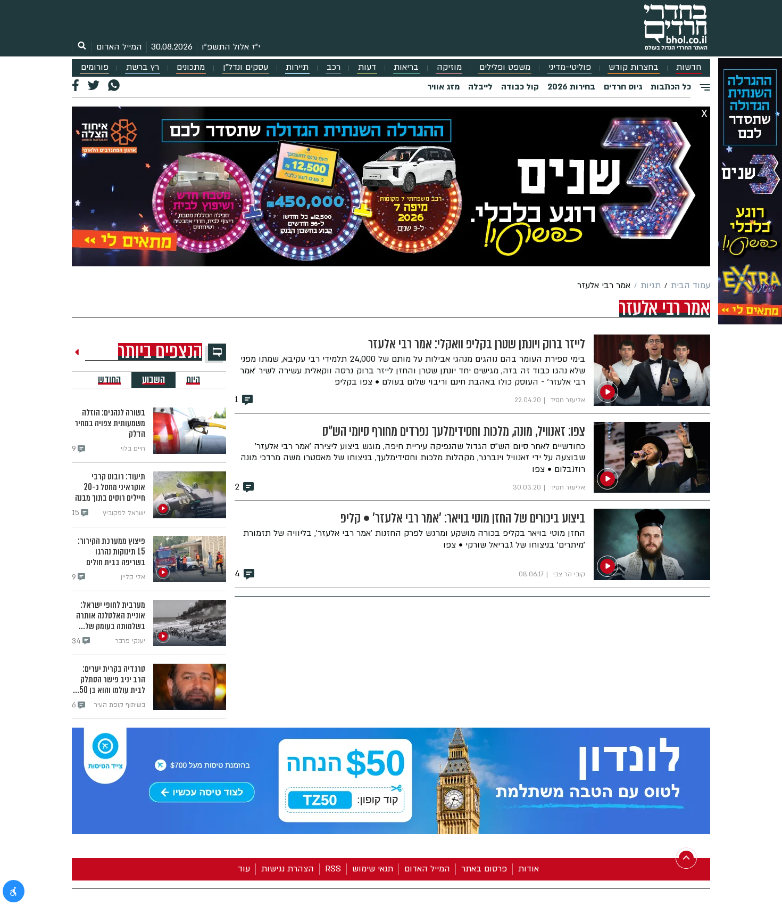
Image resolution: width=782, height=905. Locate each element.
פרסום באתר (484, 869)
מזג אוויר (443, 87)
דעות (367, 67)
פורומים (95, 67)
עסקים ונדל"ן (245, 67)
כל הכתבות (671, 87)
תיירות (297, 67)
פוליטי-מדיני (569, 67)
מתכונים (191, 67)
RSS (333, 869)
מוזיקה (449, 67)
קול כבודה (520, 87)
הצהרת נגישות (287, 869)
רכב (333, 67)
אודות (528, 869)
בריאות (406, 67)
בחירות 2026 (571, 87)
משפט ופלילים (504, 67)
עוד (244, 869)
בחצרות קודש (634, 67)
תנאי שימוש (372, 869)
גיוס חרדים (623, 87)
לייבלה (480, 87)
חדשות (688, 67)
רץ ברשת (142, 67)
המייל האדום (119, 47)
